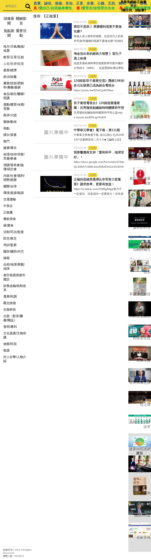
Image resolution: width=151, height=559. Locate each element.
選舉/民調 (10, 296)
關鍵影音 (21, 21)
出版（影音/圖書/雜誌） (13, 318)
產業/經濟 (10, 70)
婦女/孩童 (10, 134)
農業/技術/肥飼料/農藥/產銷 (13, 85)
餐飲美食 (9, 219)
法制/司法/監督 (13, 232)
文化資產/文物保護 (14, 335)
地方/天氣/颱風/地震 (14, 48)
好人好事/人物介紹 (14, 359)
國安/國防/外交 (13, 251)
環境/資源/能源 (13, 192)
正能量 (8, 212)
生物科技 (9, 309)
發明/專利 (10, 326)
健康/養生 (10, 147)
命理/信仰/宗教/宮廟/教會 (14, 156)
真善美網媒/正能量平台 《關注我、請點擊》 (133, 6)
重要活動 (21, 33)
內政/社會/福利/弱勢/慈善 (14, 177)
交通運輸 (9, 199)
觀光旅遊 (9, 303)
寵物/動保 (10, 121)
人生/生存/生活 (13, 63)
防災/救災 (10, 238)
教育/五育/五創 (13, 57)
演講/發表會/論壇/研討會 (13, 167)
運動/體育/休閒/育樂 (14, 106)
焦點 (6, 128)
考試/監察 (10, 245)
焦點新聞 (9, 33)
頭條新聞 (9, 21)
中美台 (8, 206)
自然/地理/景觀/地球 (14, 266)
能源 (6, 350)
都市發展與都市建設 (14, 277)
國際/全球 (10, 186)
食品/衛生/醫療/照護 (14, 96)
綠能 (6, 258)
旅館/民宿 (10, 344)
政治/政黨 (10, 76)
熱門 (6, 141)
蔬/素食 (8, 225)
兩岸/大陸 (10, 115)
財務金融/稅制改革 (14, 288)
